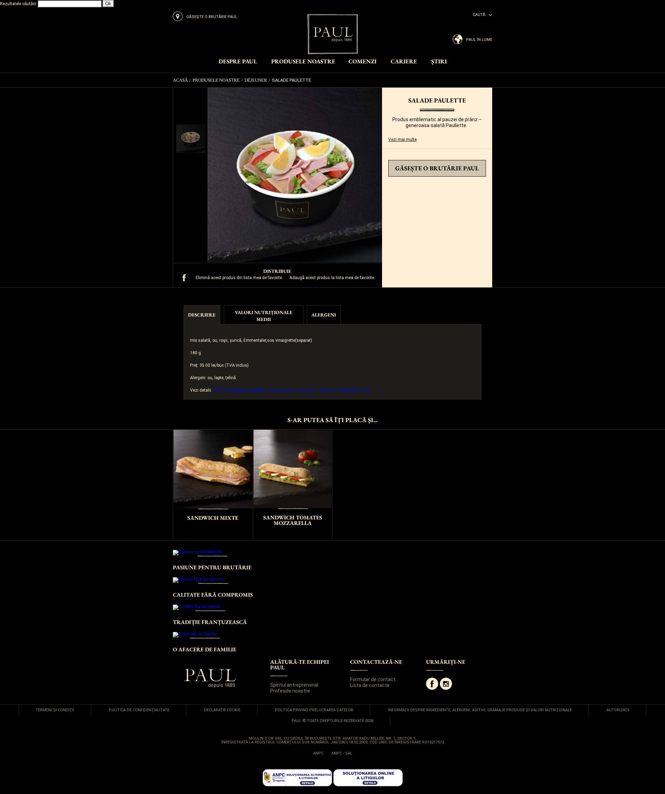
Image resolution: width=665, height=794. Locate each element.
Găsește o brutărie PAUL (437, 168)
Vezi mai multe (402, 139)
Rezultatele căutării (18, 3)
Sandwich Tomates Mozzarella (292, 520)
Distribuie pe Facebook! (184, 278)
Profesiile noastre (290, 691)
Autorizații (617, 710)
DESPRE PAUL (238, 62)
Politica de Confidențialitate (139, 710)
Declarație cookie (222, 710)
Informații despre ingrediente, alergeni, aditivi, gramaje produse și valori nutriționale (291, 390)
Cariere (404, 62)
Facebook (432, 684)
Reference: (398, 157)
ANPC (318, 753)
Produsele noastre (303, 62)
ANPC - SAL (341, 753)
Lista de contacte (370, 685)
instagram (446, 684)
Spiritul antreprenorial (294, 685)
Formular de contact (373, 679)
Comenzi (362, 62)
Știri (439, 62)
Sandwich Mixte (212, 518)
